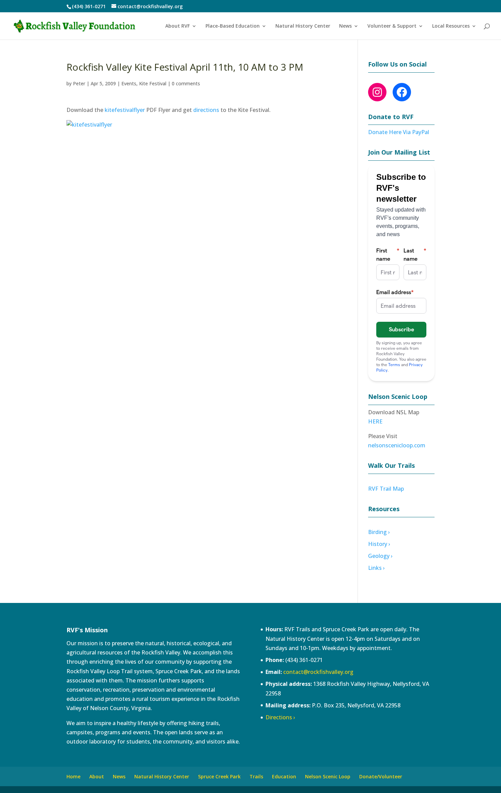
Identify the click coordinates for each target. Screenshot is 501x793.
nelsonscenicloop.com (396, 445)
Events (128, 83)
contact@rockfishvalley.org (318, 672)
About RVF (177, 26)
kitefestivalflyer (125, 110)
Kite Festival (152, 83)
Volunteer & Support (391, 26)
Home (73, 776)
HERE (375, 421)
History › (379, 544)
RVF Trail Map (386, 488)
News (345, 26)
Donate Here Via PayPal (398, 132)
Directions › (280, 717)
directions (206, 110)
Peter (79, 83)
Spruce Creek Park (219, 776)
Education (284, 776)
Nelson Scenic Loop (327, 776)
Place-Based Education (233, 26)
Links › (376, 568)
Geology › (380, 556)
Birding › (379, 532)
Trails (256, 776)
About (96, 776)
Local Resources (451, 26)
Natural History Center (302, 26)
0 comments (186, 83)
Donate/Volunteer (380, 776)
